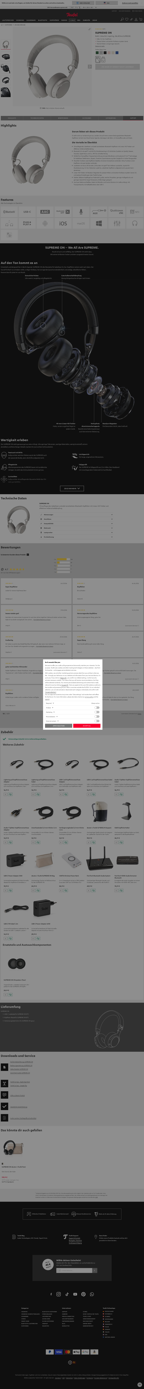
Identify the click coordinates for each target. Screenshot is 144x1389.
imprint (47, 699)
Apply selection (58, 726)
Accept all (87, 726)
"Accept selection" (50, 692)
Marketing (49, 712)
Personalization (50, 716)
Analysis (48, 707)
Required (49, 703)
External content (51, 721)
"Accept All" (64, 685)
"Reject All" (63, 678)
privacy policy (89, 697)
